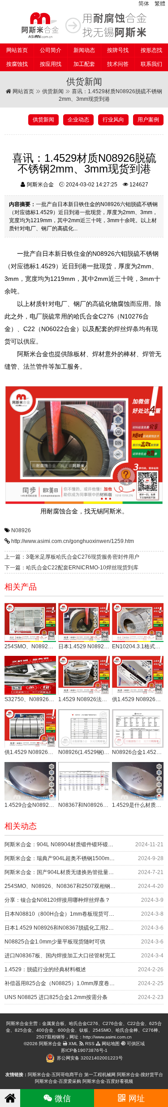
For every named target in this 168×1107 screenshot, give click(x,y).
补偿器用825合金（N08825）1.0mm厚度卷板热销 (64, 983)
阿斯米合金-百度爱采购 (58, 1081)
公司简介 (50, 50)
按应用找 (50, 64)
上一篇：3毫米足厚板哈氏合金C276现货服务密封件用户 (71, 557)
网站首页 (17, 50)
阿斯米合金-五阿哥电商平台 (55, 1074)
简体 (143, 3)
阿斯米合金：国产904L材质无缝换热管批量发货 (61, 872)
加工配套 (84, 64)
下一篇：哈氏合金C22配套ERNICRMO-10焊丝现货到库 (71, 567)
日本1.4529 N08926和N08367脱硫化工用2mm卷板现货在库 (77, 928)
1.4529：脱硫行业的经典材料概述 (45, 969)
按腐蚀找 (17, 64)
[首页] (10, 1098)
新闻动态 (84, 50)
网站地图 (110, 1043)
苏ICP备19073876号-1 (84, 1050)
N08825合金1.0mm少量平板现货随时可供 (54, 942)
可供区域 (135, 1043)
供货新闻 (53, 91)
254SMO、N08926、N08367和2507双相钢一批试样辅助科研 (78, 886)
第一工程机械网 (100, 1074)
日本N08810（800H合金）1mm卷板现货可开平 (62, 914)
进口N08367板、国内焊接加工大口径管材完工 (60, 955)
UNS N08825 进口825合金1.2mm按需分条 (56, 997)
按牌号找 (118, 50)
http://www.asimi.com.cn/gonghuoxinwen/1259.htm (72, 541)
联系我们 (151, 64)
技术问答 (118, 64)
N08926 (21, 530)
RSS (89, 1043)
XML (72, 1043)
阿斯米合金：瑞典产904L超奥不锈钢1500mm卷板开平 (69, 858)
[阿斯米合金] (84, 25)
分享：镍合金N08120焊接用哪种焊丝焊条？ (57, 900)
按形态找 (151, 50)
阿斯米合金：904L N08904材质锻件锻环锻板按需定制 (69, 844)
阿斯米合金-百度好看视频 (107, 1081)
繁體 (160, 3)
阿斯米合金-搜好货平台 (140, 1074)
